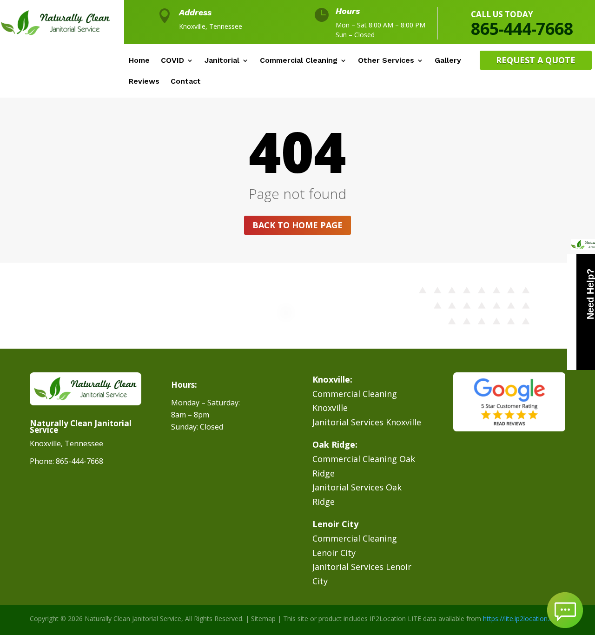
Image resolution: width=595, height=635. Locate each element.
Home (139, 61)
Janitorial (222, 61)
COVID (172, 61)
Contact (186, 82)
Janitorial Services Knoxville (366, 422)
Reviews (144, 82)
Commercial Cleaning (298, 61)
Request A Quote (535, 60)
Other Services (386, 61)
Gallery (448, 61)
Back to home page (297, 225)
